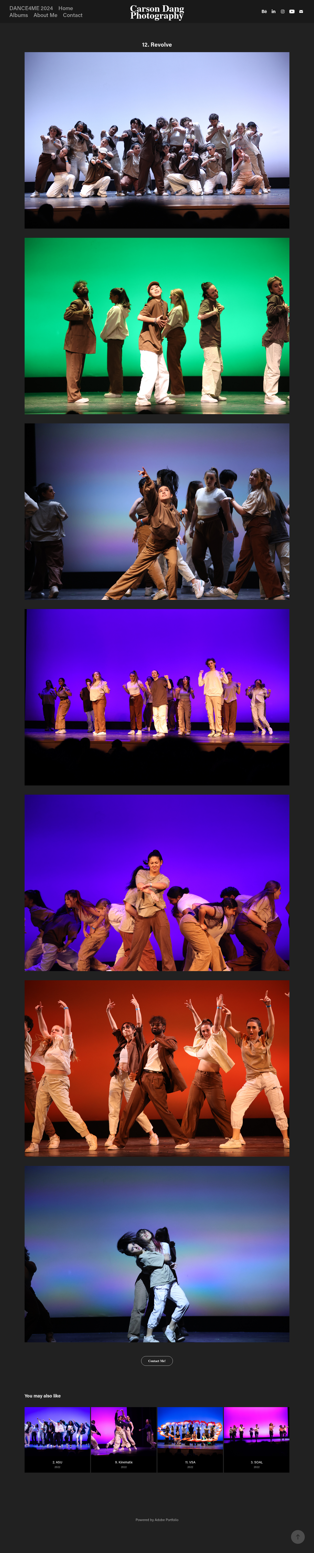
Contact (73, 14)
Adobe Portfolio (166, 1519)
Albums (18, 14)
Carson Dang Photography (158, 11)
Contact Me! (157, 1360)
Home (65, 7)
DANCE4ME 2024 (31, 7)
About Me (45, 14)
